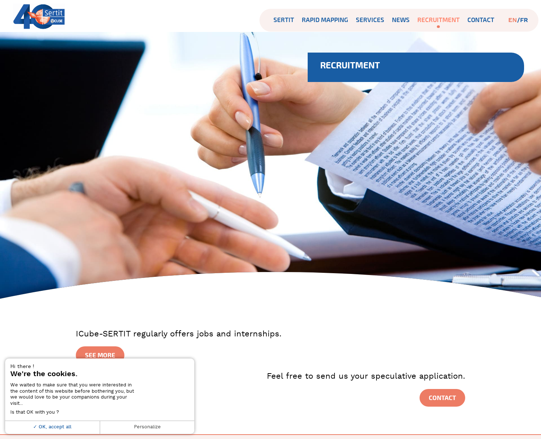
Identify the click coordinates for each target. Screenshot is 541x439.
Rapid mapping (325, 20)
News (401, 20)
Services (370, 20)
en (512, 20)
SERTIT (283, 20)
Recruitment (438, 20)
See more (100, 355)
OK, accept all (54, 427)
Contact (480, 20)
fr (524, 20)
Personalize (147, 427)
